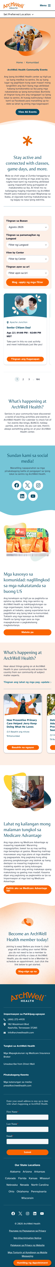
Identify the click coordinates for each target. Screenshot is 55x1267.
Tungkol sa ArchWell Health (19, 1046)
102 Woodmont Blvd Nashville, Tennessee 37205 (22, 1026)
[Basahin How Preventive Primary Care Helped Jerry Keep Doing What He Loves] (23, 723)
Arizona (27, 1171)
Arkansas (39, 1171)
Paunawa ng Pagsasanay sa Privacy (27, 1230)
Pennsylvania (38, 1191)
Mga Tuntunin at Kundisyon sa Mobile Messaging (27, 1254)
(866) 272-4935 (16, 1019)
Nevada (24, 1184)
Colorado (10, 1178)
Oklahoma (23, 1191)
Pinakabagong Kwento (16, 1074)
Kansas (33, 1178)
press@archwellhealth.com (17, 1085)
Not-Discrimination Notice (27, 1238)
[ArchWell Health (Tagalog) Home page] (14, 5)
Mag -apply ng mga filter (27, 282)
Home (19, 62)
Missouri (45, 1178)
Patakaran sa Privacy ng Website (27, 1245)
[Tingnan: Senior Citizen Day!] (25, 329)
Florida (22, 1178)
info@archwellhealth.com (21, 1032)
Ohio (11, 1191)
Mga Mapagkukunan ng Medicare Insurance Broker (27, 1055)
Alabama (15, 1171)
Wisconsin (27, 1198)
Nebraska (12, 1184)
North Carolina (39, 1184)
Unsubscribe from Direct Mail (19, 1064)
